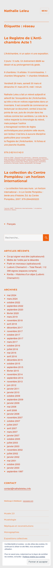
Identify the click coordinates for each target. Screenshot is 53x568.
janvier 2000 (13, 467)
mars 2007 (12, 431)
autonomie (31, 159)
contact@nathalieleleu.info (17, 488)
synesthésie (29, 163)
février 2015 (13, 370)
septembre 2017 (15, 338)
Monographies (11, 532)
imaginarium (33, 161)
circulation (38, 208)
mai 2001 (11, 460)
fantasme (7, 161)
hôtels (26, 161)
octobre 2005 (13, 439)
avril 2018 (12, 323)
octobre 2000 (13, 464)
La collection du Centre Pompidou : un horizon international (24, 176)
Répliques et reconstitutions (18, 526)
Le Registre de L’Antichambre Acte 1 (23, 40)
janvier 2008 (13, 413)
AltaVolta (17, 159)
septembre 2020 (15, 309)
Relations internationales (24, 208)
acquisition (42, 157)
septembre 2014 (15, 377)
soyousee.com (28, 501)
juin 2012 (11, 385)
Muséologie (10, 519)
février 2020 (13, 313)
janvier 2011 (13, 388)
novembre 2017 (15, 331)
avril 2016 (12, 356)
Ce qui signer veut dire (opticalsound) (25, 256)
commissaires (20, 160)
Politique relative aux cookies (34, 556)
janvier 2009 (13, 403)
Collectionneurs (9, 160)
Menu (44, 10)
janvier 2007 (13, 435)
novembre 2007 (15, 417)
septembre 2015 (15, 367)
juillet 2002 (12, 453)
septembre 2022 (15, 305)
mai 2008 (11, 406)
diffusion (36, 160)
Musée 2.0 (9, 513)
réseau (21, 163)
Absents (35, 157)
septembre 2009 (15, 399)
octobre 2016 (13, 345)
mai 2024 (11, 295)
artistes (23, 159)
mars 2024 (12, 298)
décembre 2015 (15, 359)
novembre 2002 (15, 449)
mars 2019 (12, 316)
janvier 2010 (13, 392)
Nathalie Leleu (16, 11)
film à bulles (15, 161)
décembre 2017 (15, 327)
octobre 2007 (13, 421)
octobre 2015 (13, 363)
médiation (42, 161)
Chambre (45, 159)
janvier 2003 (13, 446)
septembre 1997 (15, 471)
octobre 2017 (13, 334)
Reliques (15, 163)
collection (7, 210)
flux (22, 161)
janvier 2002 (13, 457)
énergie (43, 160)
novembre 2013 (15, 381)
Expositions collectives (23, 157)
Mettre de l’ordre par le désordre (23, 260)
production (8, 163)
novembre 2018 (15, 320)
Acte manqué (8, 159)
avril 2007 (12, 428)
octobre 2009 (13, 395)
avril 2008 (12, 410)
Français (11, 224)
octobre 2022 (13, 302)
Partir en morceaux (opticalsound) (24, 263)
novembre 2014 (15, 374)
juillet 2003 (12, 442)
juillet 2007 (12, 424)
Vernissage (37, 163)
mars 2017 (12, 341)
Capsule (38, 159)
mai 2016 (11, 352)
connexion (29, 160)
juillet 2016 (12, 349)
